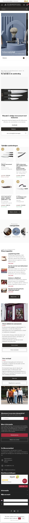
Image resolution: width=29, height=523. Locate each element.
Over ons (14, 378)
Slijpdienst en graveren (14, 383)
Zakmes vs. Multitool (14, 278)
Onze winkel (14, 345)
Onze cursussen (15, 350)
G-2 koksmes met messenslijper (21, 197)
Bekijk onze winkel (14, 439)
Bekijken (13, 129)
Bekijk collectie (13, 212)
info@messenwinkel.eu (9, 470)
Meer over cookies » (14, 520)
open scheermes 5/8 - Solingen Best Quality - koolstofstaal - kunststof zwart (21, 167)
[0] (27, 4)
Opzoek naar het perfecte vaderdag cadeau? (16, 289)
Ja (19, 518)
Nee (23, 518)
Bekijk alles (14, 296)
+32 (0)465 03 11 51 (9, 465)
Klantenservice (14, 435)
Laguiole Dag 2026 (13, 253)
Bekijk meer (21, 486)
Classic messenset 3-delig (6, 165)
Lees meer (10, 263)
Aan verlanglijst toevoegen (13, 133)
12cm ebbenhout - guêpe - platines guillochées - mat (6, 198)
